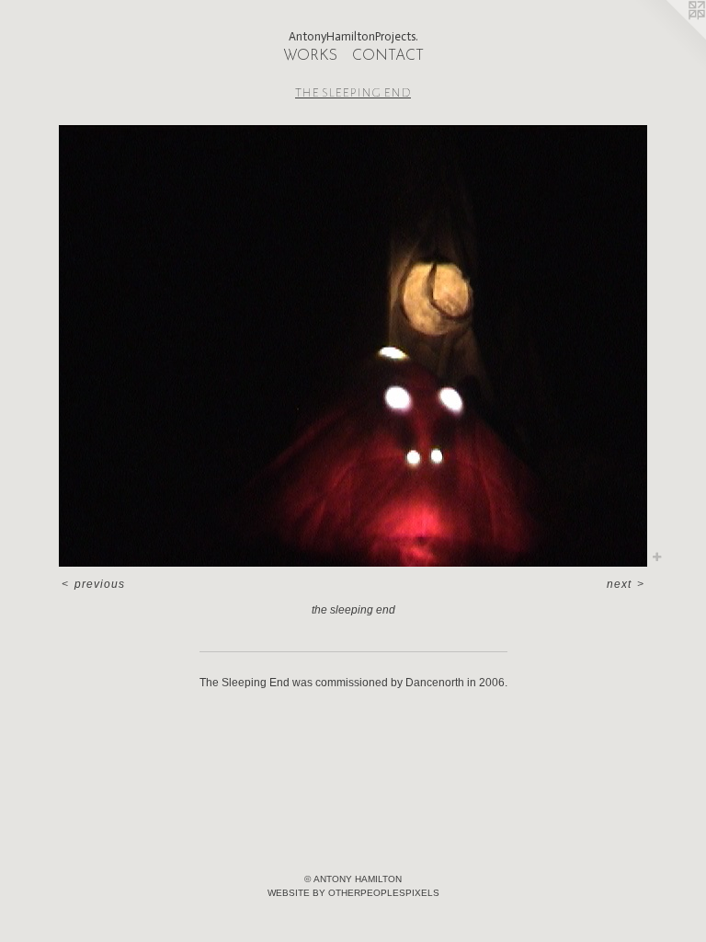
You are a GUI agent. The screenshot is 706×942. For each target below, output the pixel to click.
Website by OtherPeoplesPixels (353, 893)
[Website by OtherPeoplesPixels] (669, 37)
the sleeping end (353, 92)
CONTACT (388, 56)
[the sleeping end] (353, 346)
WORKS (310, 56)
